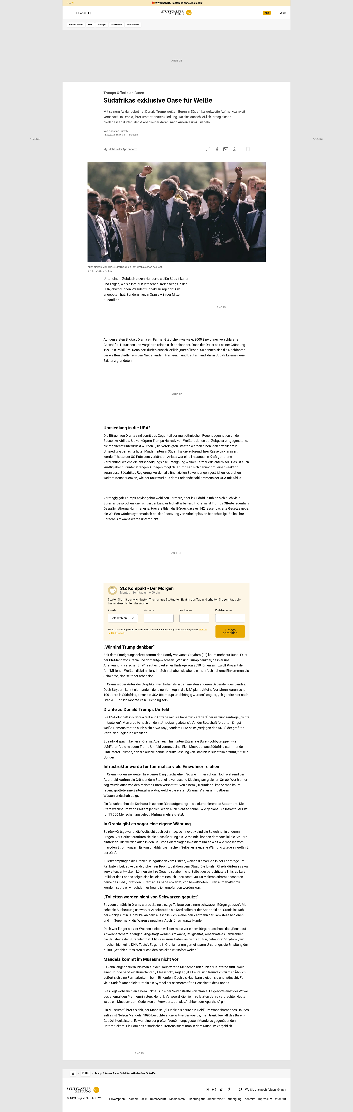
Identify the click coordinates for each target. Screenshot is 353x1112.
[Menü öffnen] (68, 13)
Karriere (133, 1099)
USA (90, 24)
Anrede (112, 610)
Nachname (185, 610)
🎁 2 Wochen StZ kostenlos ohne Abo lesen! (177, 2)
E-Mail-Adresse (223, 610)
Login (283, 12)
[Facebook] (229, 1089)
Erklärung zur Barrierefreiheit (206, 1099)
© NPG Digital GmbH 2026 (84, 1098)
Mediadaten (177, 1099)
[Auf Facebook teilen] (217, 149)
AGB (144, 1099)
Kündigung (234, 1099)
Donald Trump (76, 24)
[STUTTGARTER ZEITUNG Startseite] (176, 12)
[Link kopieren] (208, 149)
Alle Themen (133, 24)
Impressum (265, 1099)
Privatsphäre (117, 1099)
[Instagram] (207, 1089)
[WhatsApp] (214, 1089)
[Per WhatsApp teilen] (234, 149)
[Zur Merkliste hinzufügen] (246, 149)
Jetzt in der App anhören (123, 149)
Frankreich (116, 24)
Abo (267, 12)
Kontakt (250, 1099)
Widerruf (280, 1099)
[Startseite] (73, 1073)
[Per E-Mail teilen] (225, 149)
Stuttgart (102, 24)
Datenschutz (158, 1099)
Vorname (149, 610)
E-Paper (81, 13)
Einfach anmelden (230, 631)
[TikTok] (221, 1089)
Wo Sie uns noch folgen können (265, 1089)
